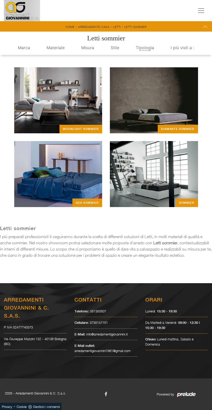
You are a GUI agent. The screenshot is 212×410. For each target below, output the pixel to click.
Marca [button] (24, 47)
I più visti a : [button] (182, 47)
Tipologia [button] (145, 47)
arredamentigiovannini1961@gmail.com (102, 351)
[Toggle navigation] (201, 11)
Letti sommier (135, 26)
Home (70, 26)
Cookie (22, 407)
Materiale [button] (56, 47)
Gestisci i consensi (46, 407)
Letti (117, 26)
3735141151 (99, 322)
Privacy (7, 407)
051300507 (98, 311)
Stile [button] (115, 47)
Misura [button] (87, 47)
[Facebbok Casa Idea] (106, 394)
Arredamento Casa (93, 26)
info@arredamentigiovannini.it (107, 334)
